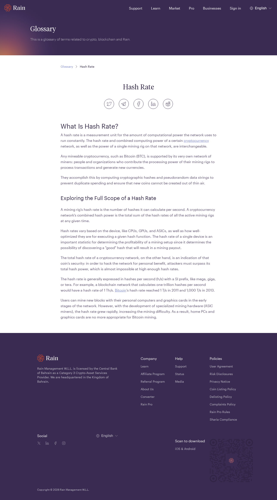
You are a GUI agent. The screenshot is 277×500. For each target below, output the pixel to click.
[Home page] (14, 7)
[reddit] (168, 104)
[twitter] (109, 104)
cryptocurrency (196, 140)
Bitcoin (120, 290)
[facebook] (138, 104)
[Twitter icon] (39, 443)
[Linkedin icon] (46, 443)
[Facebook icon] (54, 443)
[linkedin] (153, 104)
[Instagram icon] (62, 443)
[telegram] (124, 104)
